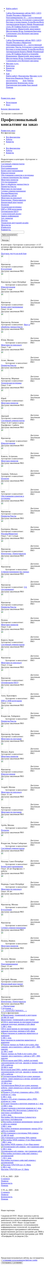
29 (19, 1011)
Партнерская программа (16, 85)
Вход (8, 105)
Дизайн (9, 15)
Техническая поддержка (11, 207)
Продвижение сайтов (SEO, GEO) (26, 13)
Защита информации (10, 216)
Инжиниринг (12, 29)
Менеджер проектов (9, 180)
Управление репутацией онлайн (14, 223)
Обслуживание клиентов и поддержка (17, 175)
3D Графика (16, 27)
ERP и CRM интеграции (11, 209)
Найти (9, 235)
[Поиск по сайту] (8, 94)
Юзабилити (6, 227)
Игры (21, 31)
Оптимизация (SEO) (9, 211)
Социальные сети (14, 33)
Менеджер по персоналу (11, 198)
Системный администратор (12, 164)
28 (17, 1011)
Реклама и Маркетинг (22, 15)
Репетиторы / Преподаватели (13, 200)
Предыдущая (7, 1006)
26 (13, 1011)
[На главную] (3, 4)
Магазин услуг (12, 63)
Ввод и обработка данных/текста (15, 184)
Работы (9, 139)
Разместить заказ (8, 98)
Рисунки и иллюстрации (17, 22)
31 (23, 1011)
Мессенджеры (12, 31)
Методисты (6, 225)
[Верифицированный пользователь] (3, 284)
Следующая (7, 1008)
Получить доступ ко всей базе (13, 253)
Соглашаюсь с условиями (12, 1263)
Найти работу (12, 8)
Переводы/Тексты (8, 186)
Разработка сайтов (9, 195)
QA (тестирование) (9, 182)
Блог (25, 80)
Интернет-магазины (30, 33)
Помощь (9, 87)
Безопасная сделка (25, 83)
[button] (7, 11)
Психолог (5, 205)
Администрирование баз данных (15, 177)
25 (11, 1011)
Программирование (14, 18)
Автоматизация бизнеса (16, 24)
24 (9, 1011)
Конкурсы (10, 66)
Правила (4, 1181)
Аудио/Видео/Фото (36, 22)
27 (15, 1011)
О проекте (5, 1179)
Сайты (9, 13)
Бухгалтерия (6, 166)
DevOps (4, 220)
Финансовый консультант (12, 202)
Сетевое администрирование (13, 191)
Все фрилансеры (13, 137)
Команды (10, 142)
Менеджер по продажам (11, 189)
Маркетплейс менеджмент (29, 29)
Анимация (28, 31)
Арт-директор (7, 218)
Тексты (18, 20)
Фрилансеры (11, 36)
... (5, 1011)
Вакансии (10, 68)
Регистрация (11, 102)
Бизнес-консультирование (12, 171)
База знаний (32, 85)
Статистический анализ (11, 214)
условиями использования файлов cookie (19, 1260)
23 (7, 1011)
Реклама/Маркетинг (9, 193)
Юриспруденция (8, 173)
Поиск (9, 70)
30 (21, 1011)
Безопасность (6, 1183)
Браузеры (37, 31)
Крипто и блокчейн (30, 27)
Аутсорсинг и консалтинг (33, 20)
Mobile (30, 24)
